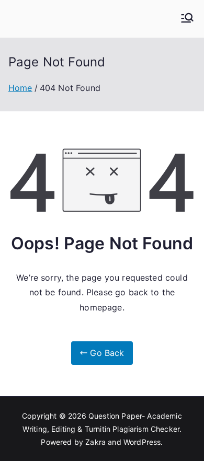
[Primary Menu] (187, 18)
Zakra (95, 441)
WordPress (142, 441)
